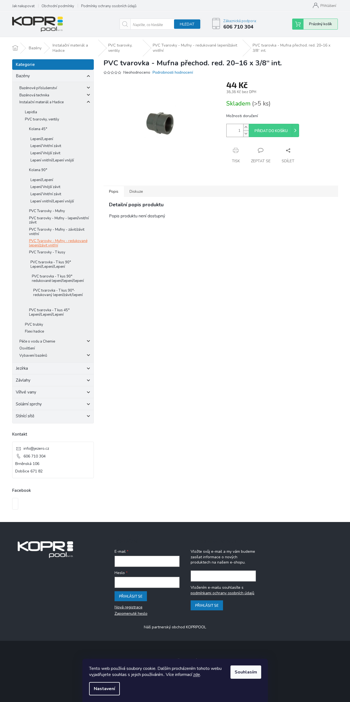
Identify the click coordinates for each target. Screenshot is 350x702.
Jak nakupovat (23, 6)
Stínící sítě (25, 416)
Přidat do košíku (271, 130)
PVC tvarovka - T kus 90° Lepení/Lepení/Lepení (50, 264)
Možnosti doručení (242, 116)
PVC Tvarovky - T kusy (47, 252)
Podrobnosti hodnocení (172, 72)
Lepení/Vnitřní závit (45, 145)
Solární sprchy (29, 404)
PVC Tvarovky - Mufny (47, 211)
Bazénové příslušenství (38, 88)
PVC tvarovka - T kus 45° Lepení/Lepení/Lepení (49, 312)
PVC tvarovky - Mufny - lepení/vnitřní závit (59, 220)
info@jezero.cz (36, 448)
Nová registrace (128, 607)
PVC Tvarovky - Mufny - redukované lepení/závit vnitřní (58, 243)
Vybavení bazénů (33, 355)
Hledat (187, 24)
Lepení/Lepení (41, 139)
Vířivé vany (26, 392)
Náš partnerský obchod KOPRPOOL (175, 627)
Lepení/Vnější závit (45, 153)
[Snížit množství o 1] (246, 133)
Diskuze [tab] (136, 191)
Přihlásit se (130, 596)
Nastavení (104, 689)
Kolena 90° (38, 170)
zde (196, 675)
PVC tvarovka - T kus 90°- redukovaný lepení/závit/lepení (58, 292)
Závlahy (23, 380)
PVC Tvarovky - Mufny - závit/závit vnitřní (56, 231)
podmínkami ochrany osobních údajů (222, 593)
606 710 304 (35, 456)
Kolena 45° (38, 129)
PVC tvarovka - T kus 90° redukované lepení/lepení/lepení (58, 278)
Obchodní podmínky (58, 6)
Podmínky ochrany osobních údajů (108, 6)
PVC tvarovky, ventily (42, 119)
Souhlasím (246, 672)
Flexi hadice (34, 331)
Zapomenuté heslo (131, 613)
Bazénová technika (34, 95)
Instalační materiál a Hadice (41, 102)
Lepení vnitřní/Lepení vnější (52, 160)
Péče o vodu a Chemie (37, 341)
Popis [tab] (113, 191)
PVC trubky (34, 324)
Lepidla (31, 112)
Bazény (23, 76)
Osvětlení (27, 348)
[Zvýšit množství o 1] (246, 127)
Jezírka (22, 368)
